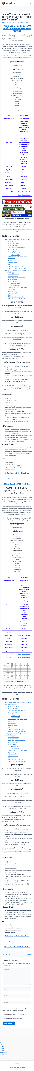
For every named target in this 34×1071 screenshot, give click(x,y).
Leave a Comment (7, 22)
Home (1, 1041)
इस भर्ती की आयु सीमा (12, 249)
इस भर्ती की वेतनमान (12, 251)
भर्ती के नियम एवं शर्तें (15, 253)
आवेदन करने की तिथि (15, 255)
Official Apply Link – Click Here (16, 266)
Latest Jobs (3, 1045)
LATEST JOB (9, 478)
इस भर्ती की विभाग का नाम (13, 243)
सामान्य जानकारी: (11, 258)
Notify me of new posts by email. (13, 1018)
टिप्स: (9, 264)
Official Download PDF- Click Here (17, 268)
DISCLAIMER (3, 1054)
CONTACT (3, 1048)
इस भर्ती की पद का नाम (13, 245)
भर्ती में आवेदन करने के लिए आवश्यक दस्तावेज (17, 257)
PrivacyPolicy (3, 1052)
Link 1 (19, 192)
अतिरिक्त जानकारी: (12, 260)
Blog (1, 1043)
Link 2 (24, 192)
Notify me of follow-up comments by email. (16, 1014)
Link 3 (28, 192)
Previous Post (5, 954)
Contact (2, 1046)
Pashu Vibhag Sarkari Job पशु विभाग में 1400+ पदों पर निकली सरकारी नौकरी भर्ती (17, 28)
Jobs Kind (10, 3)
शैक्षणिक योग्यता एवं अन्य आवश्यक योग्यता (16, 247)
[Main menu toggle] (30, 3)
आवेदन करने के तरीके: (13, 262)
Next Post (29, 954)
